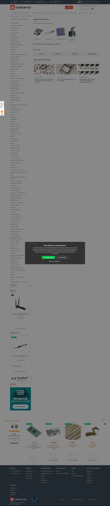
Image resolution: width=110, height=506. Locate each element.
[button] (55, 261)
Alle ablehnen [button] (62, 257)
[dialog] (55, 253)
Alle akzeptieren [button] (48, 257)
